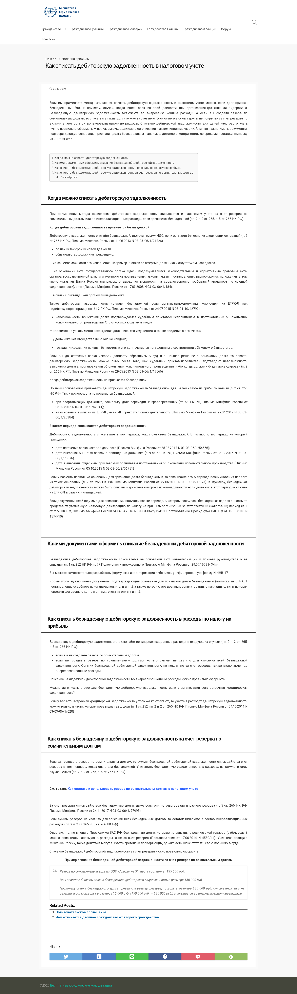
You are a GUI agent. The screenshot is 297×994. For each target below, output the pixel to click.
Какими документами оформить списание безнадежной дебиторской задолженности (115, 163)
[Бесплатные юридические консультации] (63, 12)
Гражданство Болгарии (125, 29)
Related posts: (69, 177)
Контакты (49, 39)
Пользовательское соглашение (81, 912)
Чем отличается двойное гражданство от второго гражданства (107, 917)
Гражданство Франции (199, 29)
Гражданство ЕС (54, 29)
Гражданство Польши (163, 29)
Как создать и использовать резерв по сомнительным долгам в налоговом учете (133, 789)
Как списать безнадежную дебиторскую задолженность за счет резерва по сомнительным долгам (124, 172)
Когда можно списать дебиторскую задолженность (91, 158)
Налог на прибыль (75, 59)
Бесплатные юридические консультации (81, 985)
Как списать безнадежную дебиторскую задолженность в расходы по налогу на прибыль (118, 168)
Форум (226, 29)
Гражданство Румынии (87, 29)
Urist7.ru (51, 59)
